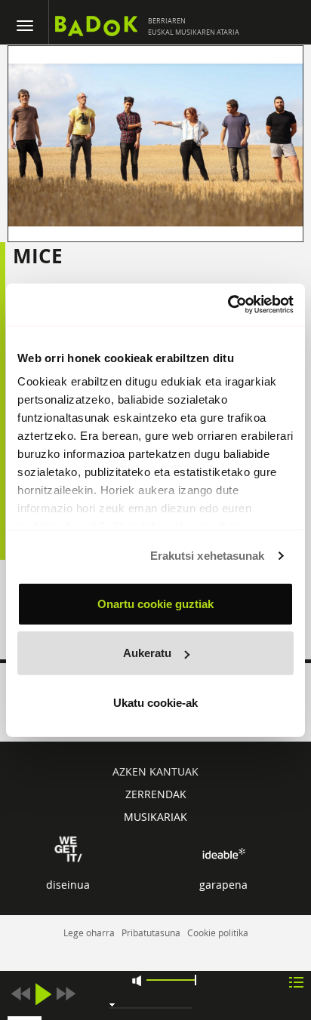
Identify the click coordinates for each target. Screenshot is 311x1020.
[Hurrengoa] (65, 994)
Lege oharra (89, 932)
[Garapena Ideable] (223, 853)
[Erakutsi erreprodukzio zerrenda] (296, 981)
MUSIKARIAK (155, 817)
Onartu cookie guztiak (155, 603)
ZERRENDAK (155, 794)
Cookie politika (217, 932)
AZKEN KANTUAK (155, 771)
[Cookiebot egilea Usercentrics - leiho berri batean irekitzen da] (228, 305)
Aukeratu (147, 653)
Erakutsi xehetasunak (207, 555)
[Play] (43, 994)
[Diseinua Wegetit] (68, 848)
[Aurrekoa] (20, 994)
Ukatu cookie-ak (155, 702)
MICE (38, 255)
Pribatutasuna (151, 932)
